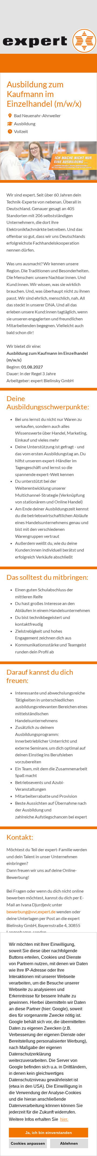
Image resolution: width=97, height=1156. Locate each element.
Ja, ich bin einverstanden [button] (48, 1132)
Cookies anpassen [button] (28, 1143)
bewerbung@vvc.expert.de (31, 911)
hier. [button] (64, 1119)
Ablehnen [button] (69, 1143)
